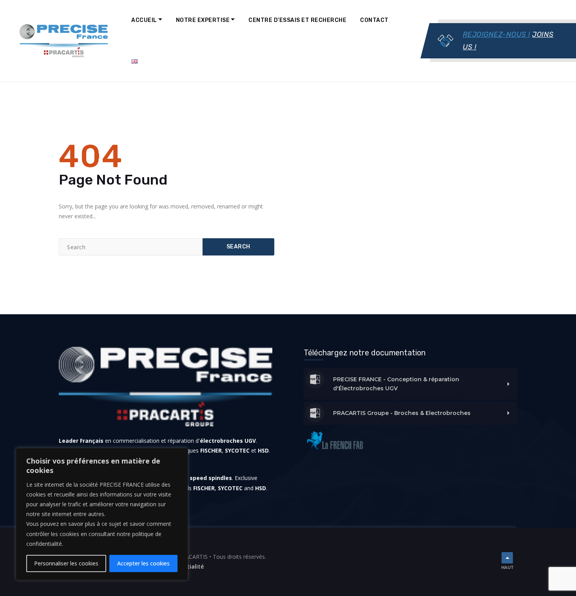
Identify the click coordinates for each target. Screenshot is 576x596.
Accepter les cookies (143, 563)
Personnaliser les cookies (66, 563)
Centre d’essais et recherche (297, 20)
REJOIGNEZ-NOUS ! (496, 34)
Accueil (144, 20)
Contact (374, 20)
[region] (102, 514)
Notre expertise (203, 20)
